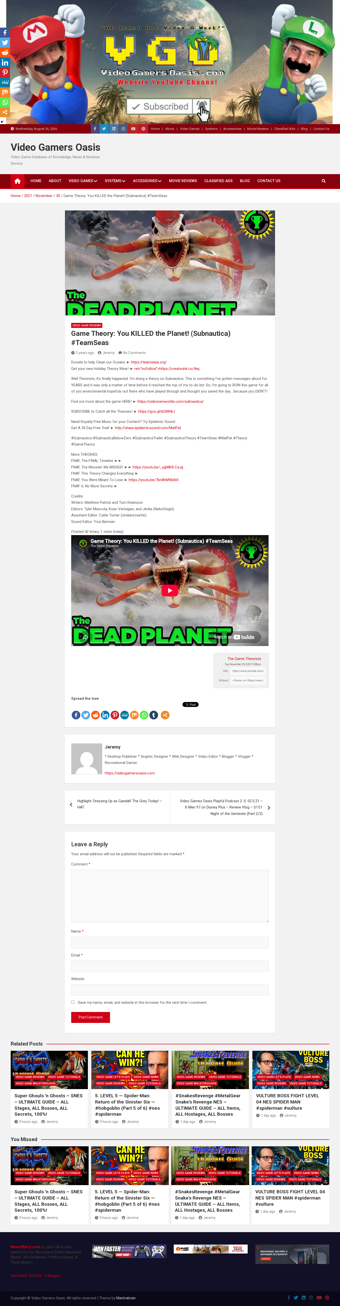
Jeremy (109, 353)
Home (155, 129)
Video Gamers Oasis (56, 147)
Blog (304, 129)
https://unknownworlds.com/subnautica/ (170, 401)
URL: (226, 671)
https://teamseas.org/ (149, 362)
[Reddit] (95, 711)
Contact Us (321, 129)
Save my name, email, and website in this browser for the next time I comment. (142, 1002)
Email (77, 955)
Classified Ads (284, 129)
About (169, 129)
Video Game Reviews (86, 325)
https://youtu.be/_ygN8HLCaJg (158, 467)
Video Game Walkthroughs (36, 1083)
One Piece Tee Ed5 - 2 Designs (35, 1275)
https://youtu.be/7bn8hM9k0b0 (153, 480)
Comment (80, 864)
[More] (165, 711)
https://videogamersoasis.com (130, 773)
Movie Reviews (258, 129)
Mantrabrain (126, 1298)
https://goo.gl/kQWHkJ (156, 411)
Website (77, 979)
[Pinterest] (115, 711)
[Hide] (2, 122)
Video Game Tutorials (64, 1077)
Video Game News (146, 1077)
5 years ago (85, 353)
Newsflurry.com (25, 1247)
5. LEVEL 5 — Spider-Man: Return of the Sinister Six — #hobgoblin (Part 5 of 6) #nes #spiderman (127, 1105)
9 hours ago (28, 1122)
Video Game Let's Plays (113, 1077)
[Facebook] (76, 711)
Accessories (232, 129)
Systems (211, 129)
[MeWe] (124, 711)
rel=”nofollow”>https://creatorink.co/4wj (166, 368)
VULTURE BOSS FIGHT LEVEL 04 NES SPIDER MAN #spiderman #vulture (287, 1102)
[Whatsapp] (144, 711)
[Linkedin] (105, 711)
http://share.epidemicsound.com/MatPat (148, 428)
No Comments (134, 353)
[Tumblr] (153, 711)
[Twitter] (85, 711)
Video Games (189, 129)
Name (77, 931)
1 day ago (187, 1122)
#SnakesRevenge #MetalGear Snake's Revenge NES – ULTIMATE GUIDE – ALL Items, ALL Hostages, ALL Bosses (207, 1105)
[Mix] (134, 711)
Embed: (224, 680)
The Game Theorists (244, 658)
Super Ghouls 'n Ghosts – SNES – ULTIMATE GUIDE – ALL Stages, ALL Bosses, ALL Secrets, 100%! (48, 1105)
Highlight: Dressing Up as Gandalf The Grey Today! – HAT (119, 804)
